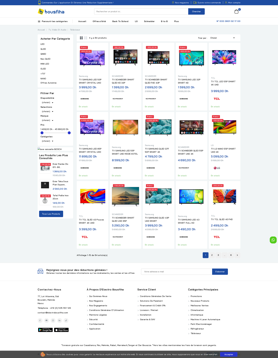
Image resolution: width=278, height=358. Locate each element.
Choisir (223, 38)
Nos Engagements (98, 305)
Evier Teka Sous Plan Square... (60, 183)
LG (136, 21)
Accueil (82, 21)
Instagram (53, 320)
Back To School (120, 21)
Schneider (149, 21)
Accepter (228, 354)
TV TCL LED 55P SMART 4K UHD (223, 83)
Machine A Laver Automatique (205, 319)
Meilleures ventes (199, 305)
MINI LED (45, 63)
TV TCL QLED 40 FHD (222, 219)
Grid (81, 37)
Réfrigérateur (197, 328)
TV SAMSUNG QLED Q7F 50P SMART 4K (157, 150)
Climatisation (197, 310)
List (85, 37)
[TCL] (217, 98)
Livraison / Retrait (148, 310)
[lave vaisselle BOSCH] (55, 149)
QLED (43, 49)
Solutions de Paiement (151, 301)
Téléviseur (195, 333)
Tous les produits (51, 214)
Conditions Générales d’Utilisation (106, 310)
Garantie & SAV (147, 319)
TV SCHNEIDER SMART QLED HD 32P (123, 81)
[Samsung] (84, 98)
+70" (43, 73)
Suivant (237, 255)
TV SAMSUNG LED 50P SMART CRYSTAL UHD (90, 81)
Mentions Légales (98, 314)
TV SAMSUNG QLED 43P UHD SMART (157, 219)
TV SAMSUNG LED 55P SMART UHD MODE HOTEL (125, 152)
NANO (43, 78)
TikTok (66, 320)
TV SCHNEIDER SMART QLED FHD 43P (156, 81)
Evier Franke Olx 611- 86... (60, 165)
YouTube (46, 320)
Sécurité (93, 319)
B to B (164, 21)
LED (42, 44)
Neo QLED (45, 59)
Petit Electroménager (201, 324)
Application (94, 328)
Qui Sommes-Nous (98, 296)
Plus (176, 21)
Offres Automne (49, 82)
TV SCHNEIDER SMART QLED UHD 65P (123, 219)
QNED (43, 54)
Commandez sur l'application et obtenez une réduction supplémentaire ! (78, 2)
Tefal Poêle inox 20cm (61, 197)
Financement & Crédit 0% (152, 305)
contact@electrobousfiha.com (53, 312)
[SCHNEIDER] (118, 98)
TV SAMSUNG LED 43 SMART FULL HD (188, 221)
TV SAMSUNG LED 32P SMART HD (189, 81)
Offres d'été (99, 21)
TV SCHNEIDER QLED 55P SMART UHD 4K (190, 152)
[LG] (217, 167)
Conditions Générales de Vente (155, 296)
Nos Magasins (96, 301)
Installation (145, 314)
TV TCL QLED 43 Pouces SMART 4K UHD (91, 221)
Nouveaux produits (199, 301)
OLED (43, 68)
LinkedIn (59, 320)
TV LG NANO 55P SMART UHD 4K (223, 150)
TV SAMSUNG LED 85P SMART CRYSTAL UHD (90, 150)
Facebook (40, 320)
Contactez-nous (49, 289)
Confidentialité (96, 324)
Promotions (196, 296)
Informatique (196, 314)
